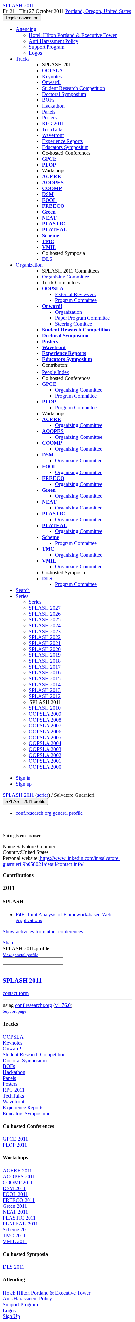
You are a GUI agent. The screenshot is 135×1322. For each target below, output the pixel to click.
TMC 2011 (14, 1235)
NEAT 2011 (15, 1212)
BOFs (48, 100)
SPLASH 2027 (45, 608)
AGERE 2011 (17, 1170)
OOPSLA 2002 (45, 755)
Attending (26, 29)
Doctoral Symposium (64, 94)
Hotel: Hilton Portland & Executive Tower (73, 35)
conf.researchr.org (33, 1005)
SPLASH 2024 (45, 625)
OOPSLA (52, 70)
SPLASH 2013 (45, 690)
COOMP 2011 (18, 1182)
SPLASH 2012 (45, 696)
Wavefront (53, 135)
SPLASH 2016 (45, 672)
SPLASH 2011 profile (25, 801)
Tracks (22, 59)
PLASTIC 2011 (19, 1218)
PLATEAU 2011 (20, 1223)
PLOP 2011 (15, 1145)
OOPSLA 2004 (45, 743)
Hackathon (53, 106)
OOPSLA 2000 (45, 767)
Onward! (51, 82)
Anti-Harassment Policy (53, 41)
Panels (48, 112)
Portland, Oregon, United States (98, 11)
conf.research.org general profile (49, 813)
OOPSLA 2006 (45, 731)
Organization (29, 265)
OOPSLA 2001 (45, 761)
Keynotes (52, 76)
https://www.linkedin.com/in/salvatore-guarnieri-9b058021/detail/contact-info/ (61, 861)
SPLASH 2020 (45, 649)
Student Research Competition (73, 88)
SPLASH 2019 (45, 655)
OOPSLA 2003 (45, 749)
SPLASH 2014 (45, 684)
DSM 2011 (14, 1188)
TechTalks (52, 129)
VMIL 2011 (15, 1241)
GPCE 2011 (15, 1139)
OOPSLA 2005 (45, 737)
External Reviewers (75, 294)
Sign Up (11, 1316)
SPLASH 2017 (45, 667)
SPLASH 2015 (45, 678)
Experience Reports (62, 141)
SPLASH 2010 (45, 708)
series (42, 795)
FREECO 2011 (19, 1200)
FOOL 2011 (15, 1194)
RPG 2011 (53, 123)
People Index (55, 372)
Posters (49, 117)
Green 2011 (15, 1206)
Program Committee (76, 300)
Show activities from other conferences (43, 931)
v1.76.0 (63, 1005)
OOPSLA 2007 (45, 725)
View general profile (20, 954)
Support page (14, 1011)
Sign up (24, 784)
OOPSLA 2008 (45, 720)
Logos (35, 53)
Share (8, 942)
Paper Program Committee (82, 318)
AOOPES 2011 (19, 1176)
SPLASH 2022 (45, 637)
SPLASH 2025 (45, 619)
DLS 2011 (13, 1267)
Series (35, 602)
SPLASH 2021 (45, 643)
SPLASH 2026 (45, 613)
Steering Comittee (73, 324)
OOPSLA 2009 (45, 714)
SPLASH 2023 (45, 631)
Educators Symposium (65, 147)
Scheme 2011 (16, 1229)
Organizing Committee (65, 276)
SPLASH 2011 (18, 795)
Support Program (46, 47)
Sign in (23, 778)
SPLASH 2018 (45, 661)
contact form (16, 993)
